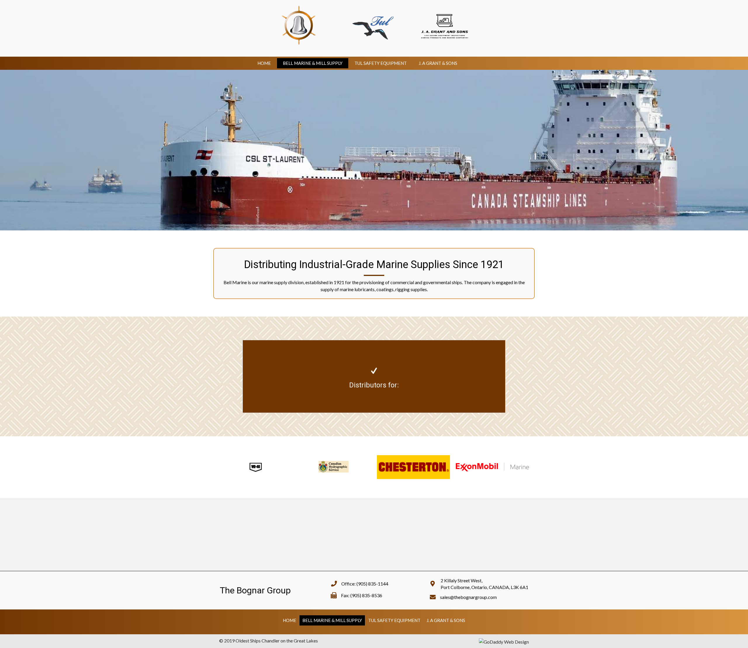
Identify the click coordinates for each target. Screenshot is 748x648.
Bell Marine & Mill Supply (312, 63)
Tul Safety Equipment (380, 63)
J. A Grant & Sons (438, 63)
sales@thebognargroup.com (468, 597)
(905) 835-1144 (372, 583)
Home (264, 63)
